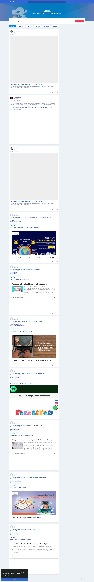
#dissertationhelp (13, 34)
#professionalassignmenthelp (16, 428)
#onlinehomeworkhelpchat (15, 224)
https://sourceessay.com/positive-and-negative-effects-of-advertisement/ (25, 269)
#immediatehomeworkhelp (15, 222)
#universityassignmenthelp (15, 482)
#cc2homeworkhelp (14, 533)
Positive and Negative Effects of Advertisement (19, 279)
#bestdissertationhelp (14, 274)
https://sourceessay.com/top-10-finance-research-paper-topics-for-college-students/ (27, 373)
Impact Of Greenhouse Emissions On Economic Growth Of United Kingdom (25, 227)
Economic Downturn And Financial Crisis (18, 487)
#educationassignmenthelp (15, 374)
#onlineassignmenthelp (15, 478)
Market (83, 578)
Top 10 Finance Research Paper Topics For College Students (22, 383)
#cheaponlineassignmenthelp (16, 376)
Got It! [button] (14, 579)
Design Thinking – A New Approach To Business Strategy (21, 435)
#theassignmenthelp (14, 326)
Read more (12, 225)
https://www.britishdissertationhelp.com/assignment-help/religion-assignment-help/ (35, 107)
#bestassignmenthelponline (15, 430)
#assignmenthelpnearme (15, 429)
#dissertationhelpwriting (15, 378)
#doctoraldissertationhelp (15, 324)
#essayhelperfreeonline (15, 534)
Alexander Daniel (17, 30)
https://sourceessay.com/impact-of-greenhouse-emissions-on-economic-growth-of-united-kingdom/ (30, 217)
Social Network (13, 1)
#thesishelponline (13, 272)
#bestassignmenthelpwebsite (16, 276)
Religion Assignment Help (15, 109)
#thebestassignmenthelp (15, 380)
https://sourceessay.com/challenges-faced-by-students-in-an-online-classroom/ (26, 321)
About (66, 578)
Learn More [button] (6, 575)
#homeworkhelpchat (14, 536)
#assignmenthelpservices (15, 481)
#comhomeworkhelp (14, 530)
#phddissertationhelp (14, 484)
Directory (80, 578)
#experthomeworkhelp (14, 218)
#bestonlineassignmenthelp (15, 426)
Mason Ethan (16, 147)
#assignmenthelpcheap (15, 432)
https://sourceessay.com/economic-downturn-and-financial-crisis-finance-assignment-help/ (28, 477)
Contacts (76, 578)
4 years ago (16, 32)
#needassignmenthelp (14, 270)
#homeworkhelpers (14, 220)
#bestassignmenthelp (14, 480)
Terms (69, 578)
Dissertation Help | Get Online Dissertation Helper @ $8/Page (27, 84)
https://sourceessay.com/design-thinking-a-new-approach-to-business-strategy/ (26, 425)
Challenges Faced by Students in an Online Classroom (21, 331)
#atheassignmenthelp (14, 377)
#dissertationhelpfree (14, 328)
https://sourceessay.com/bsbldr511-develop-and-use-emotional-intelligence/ (25, 529)
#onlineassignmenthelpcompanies (17, 325)
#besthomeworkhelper (14, 532)
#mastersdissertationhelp (15, 273)
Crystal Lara (16, 214)
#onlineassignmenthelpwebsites (16, 322)
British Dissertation (17, 97)
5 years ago (16, 149)
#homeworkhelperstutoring (15, 221)
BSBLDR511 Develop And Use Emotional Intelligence (20, 539)
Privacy (72, 578)
